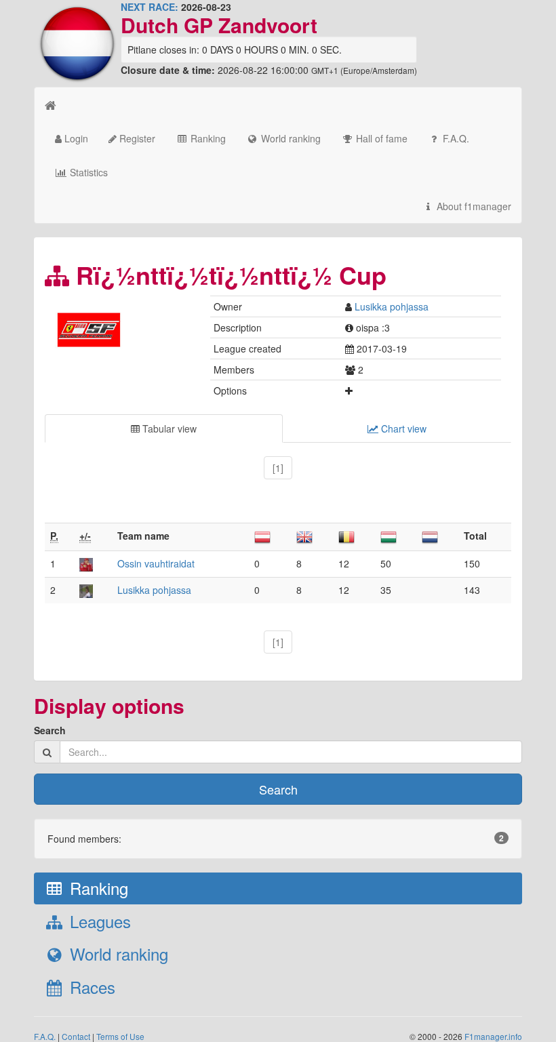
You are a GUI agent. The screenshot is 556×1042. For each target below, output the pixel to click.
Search (50, 730)
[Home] (50, 104)
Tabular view (168, 428)
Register (136, 138)
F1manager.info (493, 1036)
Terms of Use (120, 1036)
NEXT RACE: (149, 7)
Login (75, 138)
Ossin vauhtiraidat (156, 563)
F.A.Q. (454, 138)
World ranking (289, 138)
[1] (278, 468)
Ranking (207, 138)
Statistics (87, 172)
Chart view (402, 428)
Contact (76, 1036)
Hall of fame (380, 138)
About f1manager (472, 206)
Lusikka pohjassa (392, 306)
